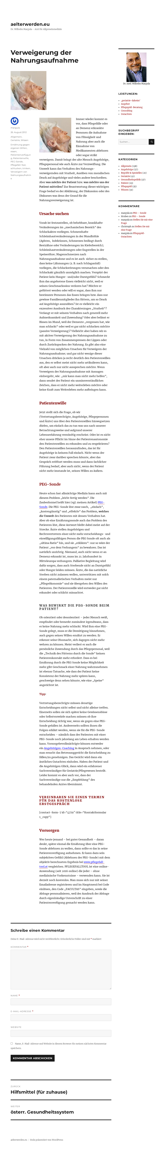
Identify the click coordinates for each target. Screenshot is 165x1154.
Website (16, 1027)
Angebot (125, 104)
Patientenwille (21, 158)
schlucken (16, 168)
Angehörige (127, 169)
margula (15, 127)
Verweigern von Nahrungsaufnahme (21, 175)
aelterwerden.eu (30, 24)
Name (15, 995)
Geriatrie (15, 140)
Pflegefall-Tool (18, 165)
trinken (26, 168)
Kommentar (20, 947)
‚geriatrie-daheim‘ (130, 100)
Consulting (126, 110)
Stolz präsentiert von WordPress (46, 1140)
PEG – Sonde (139, 213)
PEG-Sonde (17, 161)
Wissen (24, 140)
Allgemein (16, 136)
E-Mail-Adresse (22, 1011)
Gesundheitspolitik (131, 179)
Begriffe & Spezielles (131, 173)
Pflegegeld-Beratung (132, 107)
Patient (124, 183)
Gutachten (126, 114)
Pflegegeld (126, 186)
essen (14, 151)
